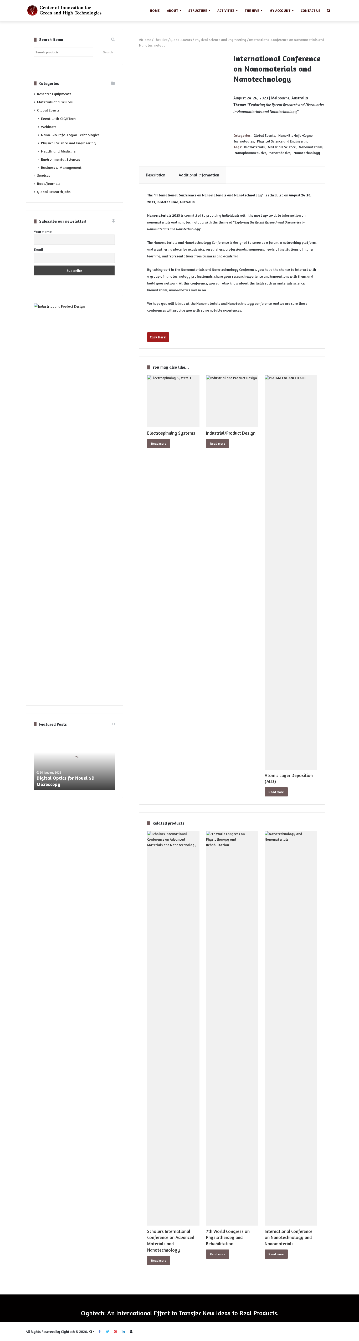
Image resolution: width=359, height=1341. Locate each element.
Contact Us (310, 10)
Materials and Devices (55, 102)
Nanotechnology (307, 153)
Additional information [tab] (199, 174)
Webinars (48, 126)
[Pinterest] (115, 1331)
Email (38, 249)
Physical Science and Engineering (220, 40)
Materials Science (282, 147)
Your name (43, 231)
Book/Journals (48, 183)
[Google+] (92, 1331)
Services (43, 175)
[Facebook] (100, 1331)
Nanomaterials (310, 147)
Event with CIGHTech (58, 118)
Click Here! (158, 337)
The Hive (252, 10)
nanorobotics (279, 153)
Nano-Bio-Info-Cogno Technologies (70, 135)
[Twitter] (107, 1331)
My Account (279, 10)
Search (108, 52)
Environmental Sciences (60, 159)
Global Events (181, 40)
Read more (158, 443)
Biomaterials (254, 147)
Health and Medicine (58, 151)
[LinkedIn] (123, 1331)
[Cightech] (66, 10)
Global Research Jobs (53, 192)
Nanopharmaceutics (250, 153)
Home (155, 10)
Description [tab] (155, 174)
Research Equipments (54, 94)
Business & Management (61, 167)
